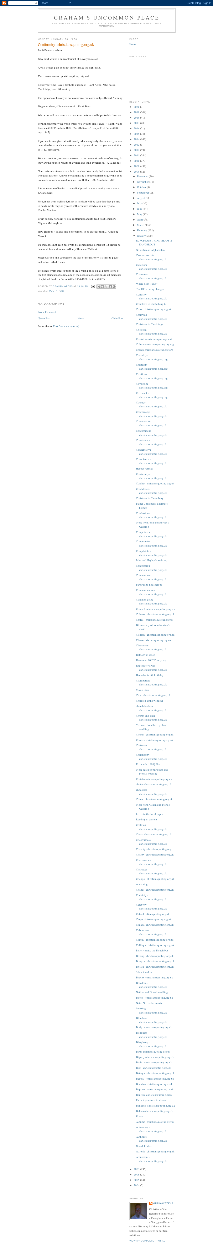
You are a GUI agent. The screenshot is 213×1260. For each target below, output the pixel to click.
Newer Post (44, 318)
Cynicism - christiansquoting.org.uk (151, 267)
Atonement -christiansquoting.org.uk (151, 1159)
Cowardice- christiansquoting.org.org (152, 386)
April (140, 219)
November (143, 182)
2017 (137, 123)
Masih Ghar (142, 690)
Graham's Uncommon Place (107, 17)
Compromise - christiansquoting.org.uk (151, 543)
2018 (137, 117)
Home (81, 318)
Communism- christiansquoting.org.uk (151, 577)
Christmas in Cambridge (149, 324)
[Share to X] (106, 286)
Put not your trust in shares (151, 1100)
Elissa (139, 1116)
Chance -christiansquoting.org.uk (155, 889)
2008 (137, 171)
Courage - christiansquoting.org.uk (151, 404)
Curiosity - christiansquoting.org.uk (151, 296)
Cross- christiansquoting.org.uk (153, 309)
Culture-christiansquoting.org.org (155, 344)
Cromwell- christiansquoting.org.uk (151, 317)
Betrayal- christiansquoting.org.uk (155, 1073)
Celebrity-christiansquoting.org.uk (151, 907)
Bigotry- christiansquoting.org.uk (155, 1057)
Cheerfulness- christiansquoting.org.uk (151, 842)
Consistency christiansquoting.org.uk (151, 442)
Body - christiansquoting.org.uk (154, 1027)
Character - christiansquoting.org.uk (151, 871)
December (143, 176)
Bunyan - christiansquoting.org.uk (155, 961)
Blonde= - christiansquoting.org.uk (151, 1020)
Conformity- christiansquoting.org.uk (151, 476)
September (143, 192)
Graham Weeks (163, 1203)
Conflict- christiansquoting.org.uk (155, 483)
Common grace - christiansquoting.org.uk (151, 601)
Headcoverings (144, 468)
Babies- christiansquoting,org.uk (154, 1111)
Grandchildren (144, 1146)
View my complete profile (147, 1241)
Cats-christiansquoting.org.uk (153, 914)
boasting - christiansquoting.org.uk (151, 1010)
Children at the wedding (149, 700)
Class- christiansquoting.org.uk (153, 640)
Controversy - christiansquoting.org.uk (151, 414)
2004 (137, 1185)
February (142, 230)
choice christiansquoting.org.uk (154, 784)
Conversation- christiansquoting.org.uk (151, 423)
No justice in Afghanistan (150, 250)
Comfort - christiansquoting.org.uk (155, 609)
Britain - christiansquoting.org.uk (155, 966)
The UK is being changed (150, 289)
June (140, 209)
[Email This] (98, 286)
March (141, 225)
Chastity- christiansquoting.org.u (154, 849)
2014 (137, 139)
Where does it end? (146, 284)
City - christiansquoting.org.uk (153, 695)
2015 (137, 134)
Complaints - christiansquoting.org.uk (151, 553)
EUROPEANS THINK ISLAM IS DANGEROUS (154, 242)
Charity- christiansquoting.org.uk (155, 854)
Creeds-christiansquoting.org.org (154, 350)
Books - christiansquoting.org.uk (154, 997)
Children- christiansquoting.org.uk (151, 827)
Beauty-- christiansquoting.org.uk (155, 1078)
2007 (137, 1169)
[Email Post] (93, 286)
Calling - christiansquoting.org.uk (155, 945)
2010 (137, 161)
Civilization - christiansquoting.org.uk (151, 682)
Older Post (117, 318)
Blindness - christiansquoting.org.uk (151, 1035)
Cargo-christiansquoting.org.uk (153, 919)
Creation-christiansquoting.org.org (152, 376)
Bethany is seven (145, 655)
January (141, 236)
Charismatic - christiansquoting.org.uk (151, 862)
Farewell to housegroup (149, 584)
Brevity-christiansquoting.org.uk (154, 977)
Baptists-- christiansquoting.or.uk (154, 1089)
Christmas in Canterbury (149, 498)
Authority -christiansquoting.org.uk (151, 1139)
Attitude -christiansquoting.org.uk (155, 1151)
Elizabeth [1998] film (148, 764)
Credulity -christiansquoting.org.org (152, 357)
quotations (57, 291)
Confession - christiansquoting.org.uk (151, 515)
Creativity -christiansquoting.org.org (152, 367)
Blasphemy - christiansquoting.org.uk (151, 1044)
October (142, 187)
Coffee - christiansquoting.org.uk (154, 619)
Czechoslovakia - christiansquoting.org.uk (151, 257)
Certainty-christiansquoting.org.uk (151, 897)
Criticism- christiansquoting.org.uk (151, 332)
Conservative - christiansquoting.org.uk (151, 452)
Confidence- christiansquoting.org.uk (151, 491)
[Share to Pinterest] (114, 286)
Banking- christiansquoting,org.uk (155, 1105)
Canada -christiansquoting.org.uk (155, 925)
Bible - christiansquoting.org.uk (154, 1062)
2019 (137, 112)
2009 (137, 166)
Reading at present (146, 819)
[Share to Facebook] (110, 286)
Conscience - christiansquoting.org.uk (151, 461)
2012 (137, 150)
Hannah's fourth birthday (150, 675)
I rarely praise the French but (152, 950)
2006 (137, 1174)
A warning (142, 884)
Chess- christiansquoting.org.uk (154, 834)
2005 (137, 1180)
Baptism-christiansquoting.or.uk (154, 1095)
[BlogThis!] (102, 286)
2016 (137, 128)
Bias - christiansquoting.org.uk (153, 1068)
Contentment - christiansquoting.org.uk (151, 433)
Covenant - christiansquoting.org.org (152, 395)
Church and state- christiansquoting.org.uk (151, 718)
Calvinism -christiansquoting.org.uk (151, 932)
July (139, 203)
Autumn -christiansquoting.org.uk (155, 1122)
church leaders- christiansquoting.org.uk (151, 708)
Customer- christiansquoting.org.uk (151, 276)
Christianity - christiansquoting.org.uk (151, 757)
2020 (137, 107)
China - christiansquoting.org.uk (154, 799)
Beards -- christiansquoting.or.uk (154, 1084)
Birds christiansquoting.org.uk (153, 1051)
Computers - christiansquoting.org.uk (151, 534)
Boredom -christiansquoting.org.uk (151, 985)
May (140, 214)
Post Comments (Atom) (66, 326)
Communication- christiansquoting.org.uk (151, 592)
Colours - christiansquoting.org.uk (155, 614)
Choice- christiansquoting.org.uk (154, 740)
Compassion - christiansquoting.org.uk (151, 568)
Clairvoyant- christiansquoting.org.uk (151, 647)
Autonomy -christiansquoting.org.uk (151, 1129)
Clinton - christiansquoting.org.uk (155, 634)
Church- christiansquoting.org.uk (154, 734)
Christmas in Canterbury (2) (151, 304)
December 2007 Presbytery (151, 660)
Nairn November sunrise (149, 1003)
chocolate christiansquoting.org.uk (151, 792)
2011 (137, 155)
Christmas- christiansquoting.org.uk (151, 747)
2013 (137, 144)
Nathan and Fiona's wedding (152, 992)
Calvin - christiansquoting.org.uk (154, 939)
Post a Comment (47, 312)
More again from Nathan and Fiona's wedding (152, 772)
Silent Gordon (144, 972)
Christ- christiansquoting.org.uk (154, 779)
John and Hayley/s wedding (151, 560)
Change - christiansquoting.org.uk (155, 879)
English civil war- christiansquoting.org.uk (151, 668)
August (141, 198)
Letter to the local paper (149, 814)
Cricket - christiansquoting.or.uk (154, 339)
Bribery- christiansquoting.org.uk (155, 956)
